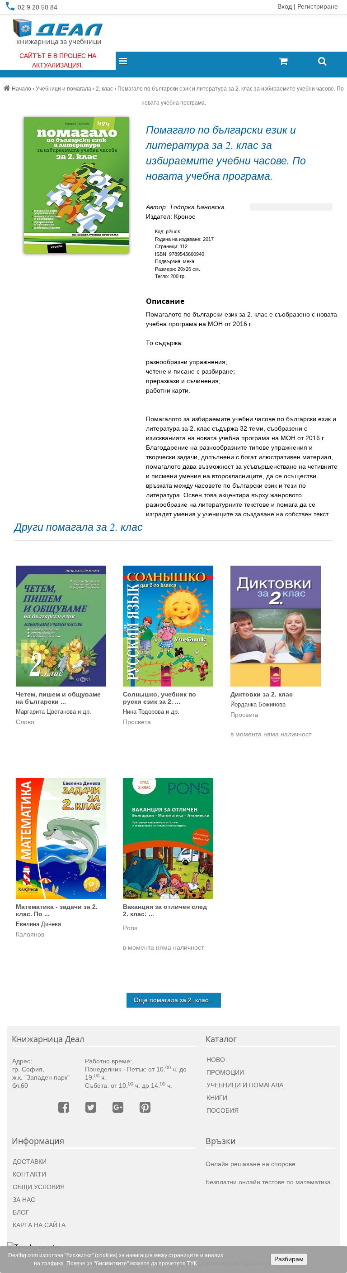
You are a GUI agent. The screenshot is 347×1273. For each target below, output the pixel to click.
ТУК (192, 1263)
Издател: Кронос (170, 216)
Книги (216, 1097)
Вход (284, 6)
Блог (21, 1212)
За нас (24, 1199)
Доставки (30, 1161)
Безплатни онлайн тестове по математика (268, 1182)
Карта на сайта (39, 1225)
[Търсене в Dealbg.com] (322, 62)
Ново (215, 1059)
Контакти (29, 1174)
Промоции (225, 1072)
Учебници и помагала (244, 1085)
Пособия (222, 1110)
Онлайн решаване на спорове (250, 1163)
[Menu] (126, 62)
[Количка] (295, 62)
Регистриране (317, 6)
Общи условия (39, 1187)
